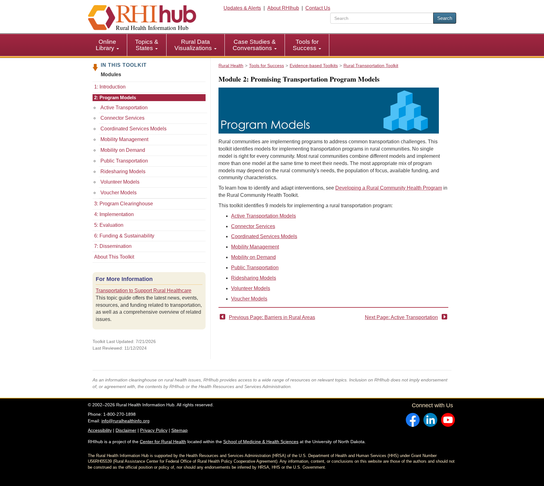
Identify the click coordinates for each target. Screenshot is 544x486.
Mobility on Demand (122, 150)
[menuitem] (107, 45)
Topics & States (146, 44)
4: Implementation (114, 214)
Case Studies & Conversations (254, 44)
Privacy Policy (153, 430)
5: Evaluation (108, 225)
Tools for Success (306, 44)
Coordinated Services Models (133, 128)
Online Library (106, 44)
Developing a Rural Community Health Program (388, 188)
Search (444, 18)
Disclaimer (126, 430)
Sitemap (179, 430)
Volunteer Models (119, 182)
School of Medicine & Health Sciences (260, 441)
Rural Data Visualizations (193, 44)
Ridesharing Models (122, 171)
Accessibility (100, 430)
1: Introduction (110, 86)
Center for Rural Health (163, 441)
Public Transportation (124, 160)
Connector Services (122, 118)
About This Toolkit (114, 257)
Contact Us (317, 8)
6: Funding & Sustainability (124, 235)
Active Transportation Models (263, 216)
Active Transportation (124, 107)
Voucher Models (118, 192)
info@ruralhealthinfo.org (125, 420)
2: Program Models (115, 97)
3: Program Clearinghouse (123, 203)
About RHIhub (283, 8)
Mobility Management (124, 139)
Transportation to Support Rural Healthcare (143, 290)
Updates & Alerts (242, 8)
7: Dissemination (113, 246)
